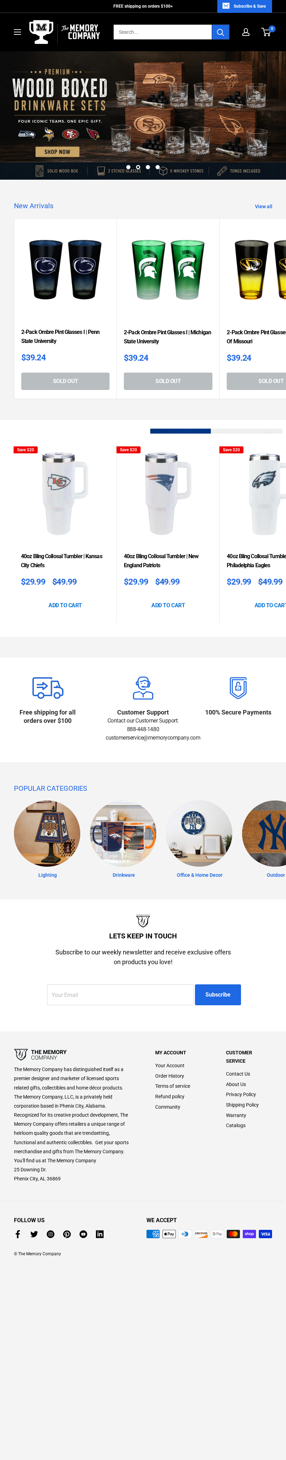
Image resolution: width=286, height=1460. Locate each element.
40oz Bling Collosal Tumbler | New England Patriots (161, 561)
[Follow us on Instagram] (50, 1234)
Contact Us (238, 1074)
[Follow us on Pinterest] (67, 1234)
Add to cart (65, 605)
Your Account (170, 1065)
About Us (236, 1084)
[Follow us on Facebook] (18, 1234)
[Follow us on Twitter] (34, 1234)
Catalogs (236, 1125)
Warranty (236, 1115)
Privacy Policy (241, 1094)
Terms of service (172, 1086)
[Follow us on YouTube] (83, 1234)
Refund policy (170, 1096)
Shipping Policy (242, 1105)
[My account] (245, 32)
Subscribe (218, 994)
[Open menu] (17, 32)
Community (167, 1107)
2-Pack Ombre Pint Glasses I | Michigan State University (167, 337)
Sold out (65, 381)
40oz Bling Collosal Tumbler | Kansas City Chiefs (61, 561)
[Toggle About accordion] (72, 1055)
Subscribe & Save (250, 6)
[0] (266, 32)
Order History (169, 1076)
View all (264, 206)
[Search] (220, 32)
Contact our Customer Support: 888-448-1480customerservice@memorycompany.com (143, 729)
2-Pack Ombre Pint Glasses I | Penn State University (60, 336)
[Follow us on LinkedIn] (100, 1234)
